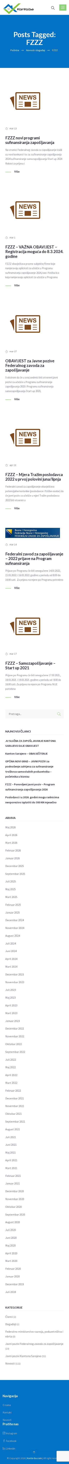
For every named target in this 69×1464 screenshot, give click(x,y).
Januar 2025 (12, 912)
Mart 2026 (11, 842)
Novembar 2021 (14, 1106)
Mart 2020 (11, 1261)
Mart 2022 (11, 1083)
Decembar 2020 (14, 1191)
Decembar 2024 (14, 920)
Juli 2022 (10, 1059)
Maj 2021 (10, 1152)
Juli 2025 (10, 881)
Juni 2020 (11, 1237)
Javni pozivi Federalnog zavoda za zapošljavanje (34, 1344)
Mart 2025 (11, 897)
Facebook (10, 1441)
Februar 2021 (13, 1176)
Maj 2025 (10, 889)
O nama (7, 1405)
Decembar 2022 (14, 1028)
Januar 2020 (12, 1276)
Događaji (10, 1324)
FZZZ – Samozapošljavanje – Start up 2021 (30, 665)
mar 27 (13, 351)
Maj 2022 (10, 1067)
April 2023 (11, 1005)
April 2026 (11, 835)
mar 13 (13, 128)
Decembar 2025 (14, 866)
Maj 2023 (10, 997)
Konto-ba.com (34, 1458)
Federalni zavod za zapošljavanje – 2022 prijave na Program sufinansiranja (34, 559)
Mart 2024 (11, 966)
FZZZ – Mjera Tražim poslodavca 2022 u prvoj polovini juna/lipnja (34, 477)
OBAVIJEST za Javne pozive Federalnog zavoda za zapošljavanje (29, 365)
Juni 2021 (11, 1144)
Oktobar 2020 (13, 1206)
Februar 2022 (13, 1090)
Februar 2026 (13, 850)
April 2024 (11, 959)
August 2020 (12, 1222)
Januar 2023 (12, 1021)
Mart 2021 (11, 1168)
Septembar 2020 (15, 1214)
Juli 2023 (10, 990)
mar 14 (13, 544)
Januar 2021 (12, 1183)
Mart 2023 (11, 1013)
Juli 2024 (10, 943)
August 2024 (12, 935)
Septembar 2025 (15, 873)
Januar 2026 (12, 858)
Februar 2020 (13, 1268)
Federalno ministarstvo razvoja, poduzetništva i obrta (34, 1334)
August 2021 (12, 1129)
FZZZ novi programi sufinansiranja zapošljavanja (29, 140)
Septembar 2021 (15, 1121)
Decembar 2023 (14, 974)
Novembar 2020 (14, 1199)
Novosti (10, 1363)
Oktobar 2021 (13, 1113)
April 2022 (11, 1075)
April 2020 (11, 1253)
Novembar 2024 (14, 928)
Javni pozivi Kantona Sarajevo (23, 1356)
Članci (9, 1316)
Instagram (11, 1433)
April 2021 (11, 1160)
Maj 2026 (10, 827)
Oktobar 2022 (13, 1044)
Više (17, 171)
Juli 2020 (10, 1230)
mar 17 (13, 653)
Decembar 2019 (14, 1284)
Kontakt (7, 1412)
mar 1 (12, 237)
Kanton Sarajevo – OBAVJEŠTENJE (26, 753)
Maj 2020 (10, 1245)
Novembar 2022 (14, 1036)
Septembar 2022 (15, 1052)
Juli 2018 (10, 1292)
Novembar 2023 (14, 982)
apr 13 (13, 465)
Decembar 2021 (14, 1098)
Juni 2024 (11, 951)
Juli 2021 (10, 1137)
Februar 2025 (13, 904)
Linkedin (10, 1448)
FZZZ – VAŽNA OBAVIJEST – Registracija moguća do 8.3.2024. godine (34, 252)
